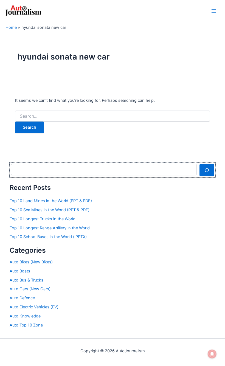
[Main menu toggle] (214, 11)
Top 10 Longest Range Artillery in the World (50, 228)
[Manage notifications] (212, 354)
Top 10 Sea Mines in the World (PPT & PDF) (49, 209)
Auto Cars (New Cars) (30, 288)
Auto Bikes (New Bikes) (31, 262)
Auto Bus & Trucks (26, 280)
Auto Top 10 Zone (26, 325)
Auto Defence (22, 297)
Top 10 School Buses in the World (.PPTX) (48, 236)
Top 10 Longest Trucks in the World (42, 218)
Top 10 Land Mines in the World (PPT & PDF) (51, 200)
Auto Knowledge (25, 316)
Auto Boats (20, 271)
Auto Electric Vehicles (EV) (34, 307)
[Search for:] (112, 116)
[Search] (206, 170)
